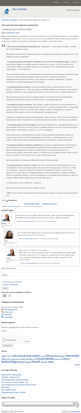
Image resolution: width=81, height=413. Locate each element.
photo (50, 358)
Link (3, 226)
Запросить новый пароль (10, 284)
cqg (3, 356)
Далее (77, 365)
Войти (4, 206)
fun (48, 355)
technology (9, 361)
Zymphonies (75, 412)
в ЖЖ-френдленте (10, 309)
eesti (29, 355)
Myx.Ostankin (19, 9)
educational (19, 355)
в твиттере (7, 314)
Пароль (4, 275)
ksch (4, 223)
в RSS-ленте (8, 312)
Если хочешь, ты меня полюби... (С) (14, 382)
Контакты (76, 2)
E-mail (4, 331)
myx (13, 29)
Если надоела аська (8, 390)
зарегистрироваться (13, 206)
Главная (56, 2)
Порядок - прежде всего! (10, 377)
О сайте (66, 2)
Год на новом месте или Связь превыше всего (18, 385)
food (44, 356)
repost (17, 33)
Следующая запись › (49, 204)
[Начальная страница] (6, 12)
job (77, 355)
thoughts (28, 362)
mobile (22, 359)
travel (36, 361)
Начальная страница (9, 20)
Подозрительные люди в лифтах (13, 392)
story (66, 358)
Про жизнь (5, 387)
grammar (54, 356)
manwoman (10, 33)
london (8, 359)
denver (10, 356)
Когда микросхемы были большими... (15, 380)
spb (61, 359)
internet (70, 355)
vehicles (43, 362)
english (36, 355)
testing (20, 362)
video (51, 361)
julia (3, 359)
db (6, 356)
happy (62, 356)
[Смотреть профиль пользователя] (6, 220)
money (29, 359)
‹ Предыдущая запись (32, 204)
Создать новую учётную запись (12, 282)
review (57, 359)
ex (41, 356)
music (41, 358)
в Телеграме (8, 317)
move (35, 359)
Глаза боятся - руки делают (11, 375)
